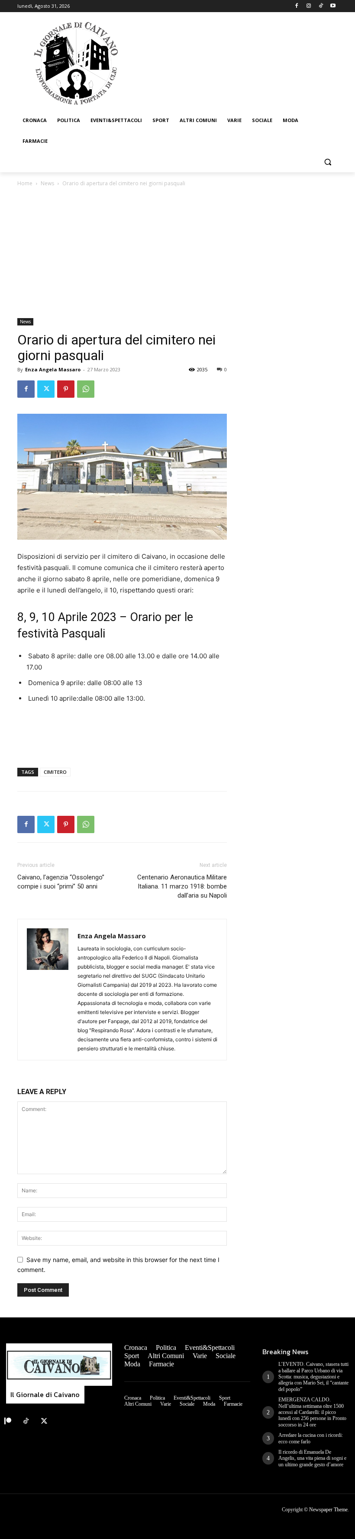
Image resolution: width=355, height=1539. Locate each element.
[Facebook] (297, 6)
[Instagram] (309, 6)
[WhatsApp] (85, 389)
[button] (327, 162)
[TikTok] (321, 6)
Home (24, 183)
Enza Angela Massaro (53, 369)
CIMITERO (55, 772)
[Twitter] (46, 389)
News (47, 183)
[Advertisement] (177, 253)
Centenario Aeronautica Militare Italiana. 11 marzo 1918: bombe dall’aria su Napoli (182, 886)
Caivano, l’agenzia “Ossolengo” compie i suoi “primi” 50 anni (60, 881)
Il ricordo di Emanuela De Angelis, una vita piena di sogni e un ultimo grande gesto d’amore (312, 1458)
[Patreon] (8, 1421)
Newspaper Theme (328, 1510)
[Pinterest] (65, 389)
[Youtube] (333, 6)
